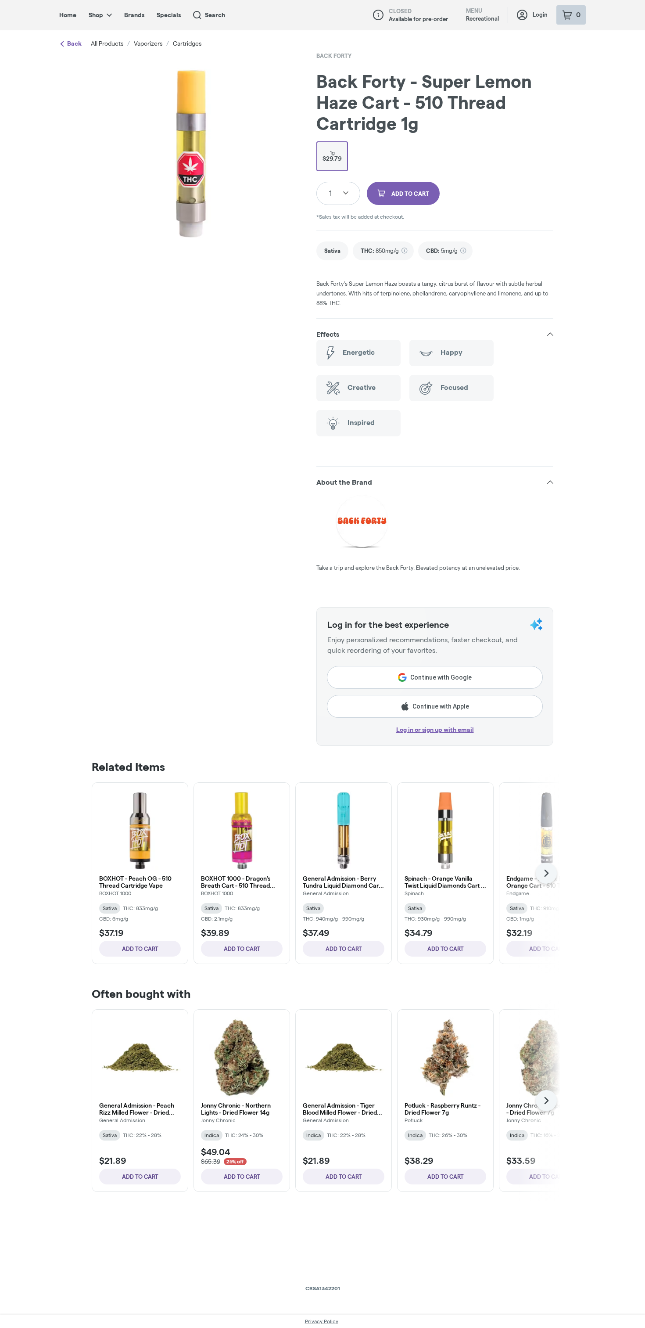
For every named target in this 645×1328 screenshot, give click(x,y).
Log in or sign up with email (435, 729)
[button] (434, 334)
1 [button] (330, 193)
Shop (96, 14)
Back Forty (333, 56)
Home (67, 14)
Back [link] (74, 43)
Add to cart (140, 949)
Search (215, 14)
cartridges (187, 43)
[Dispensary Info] (378, 15)
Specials (169, 14)
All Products (107, 43)
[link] (332, 250)
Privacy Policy (321, 1321)
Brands (134, 14)
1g (332, 156)
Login (540, 14)
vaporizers (148, 43)
